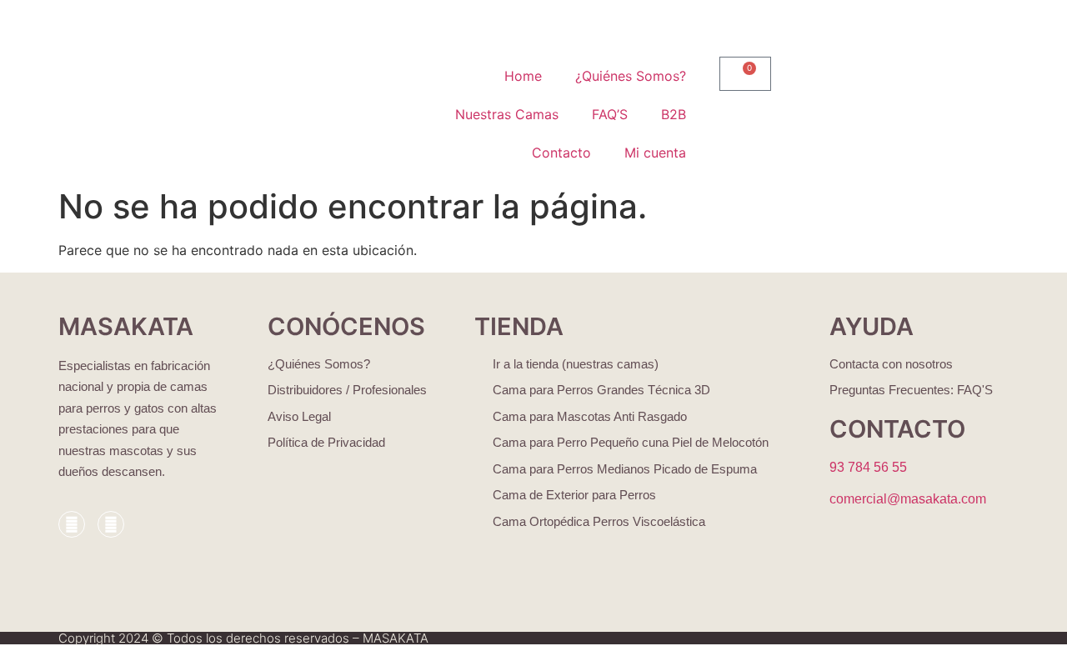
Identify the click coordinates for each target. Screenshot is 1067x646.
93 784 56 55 (868, 467)
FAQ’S (610, 114)
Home (523, 76)
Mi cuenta (655, 152)
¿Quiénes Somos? (630, 76)
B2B (673, 114)
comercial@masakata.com (907, 499)
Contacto (561, 152)
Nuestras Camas (507, 114)
